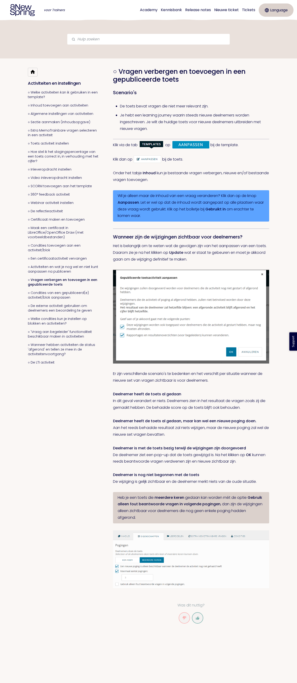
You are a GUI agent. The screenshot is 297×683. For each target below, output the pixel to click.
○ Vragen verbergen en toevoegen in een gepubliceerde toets (62, 282)
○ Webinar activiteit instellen (51, 202)
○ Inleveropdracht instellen (49, 169)
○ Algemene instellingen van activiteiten (60, 113)
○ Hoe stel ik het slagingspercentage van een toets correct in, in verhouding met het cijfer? (63, 156)
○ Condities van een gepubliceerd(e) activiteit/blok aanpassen (58, 295)
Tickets (248, 10)
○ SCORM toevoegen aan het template (60, 186)
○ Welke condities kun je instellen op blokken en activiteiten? (57, 321)
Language (279, 10)
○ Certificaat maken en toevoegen (56, 219)
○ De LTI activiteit (41, 362)
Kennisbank (171, 10)
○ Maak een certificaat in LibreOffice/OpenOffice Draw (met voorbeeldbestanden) (56, 232)
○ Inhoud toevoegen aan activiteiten (58, 105)
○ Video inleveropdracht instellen (55, 177)
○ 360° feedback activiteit (49, 194)
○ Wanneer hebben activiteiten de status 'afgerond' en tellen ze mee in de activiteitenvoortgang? (61, 349)
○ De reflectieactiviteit (45, 211)
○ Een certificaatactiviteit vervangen (57, 258)
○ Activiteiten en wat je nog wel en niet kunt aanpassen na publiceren (63, 269)
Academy (149, 10)
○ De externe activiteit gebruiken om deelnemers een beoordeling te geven (60, 308)
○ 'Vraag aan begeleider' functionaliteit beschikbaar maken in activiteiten (60, 334)
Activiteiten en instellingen (54, 83)
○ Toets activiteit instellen (48, 143)
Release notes (198, 10)
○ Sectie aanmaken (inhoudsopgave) (59, 122)
